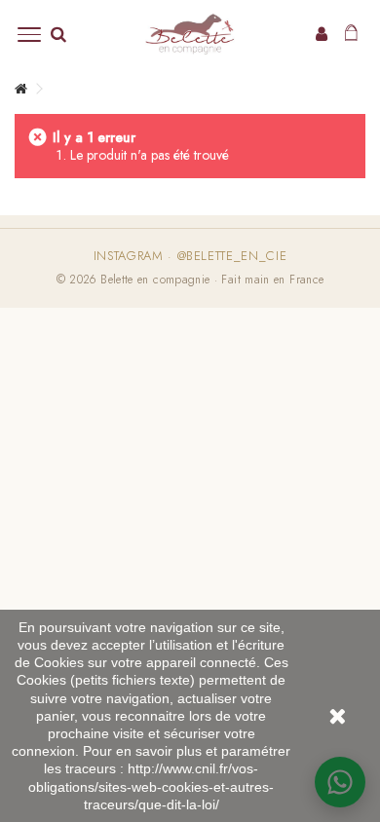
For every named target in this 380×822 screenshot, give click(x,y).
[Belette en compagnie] (190, 34)
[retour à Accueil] (20, 89)
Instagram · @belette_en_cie (190, 256)
